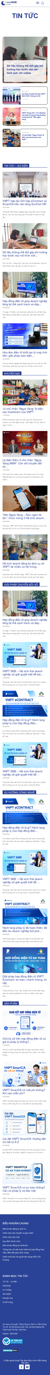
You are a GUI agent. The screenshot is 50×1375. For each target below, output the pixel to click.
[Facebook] (21, 1367)
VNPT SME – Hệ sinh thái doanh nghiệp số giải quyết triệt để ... (23, 772)
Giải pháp (7, 1285)
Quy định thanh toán (11, 1241)
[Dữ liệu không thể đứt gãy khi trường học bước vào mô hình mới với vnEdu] (25, 60)
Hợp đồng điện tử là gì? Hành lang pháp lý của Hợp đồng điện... (24, 721)
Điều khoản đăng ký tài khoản (15, 1245)
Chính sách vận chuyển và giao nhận (18, 1233)
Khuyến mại (25, 132)
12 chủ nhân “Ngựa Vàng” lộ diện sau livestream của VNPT (33, 137)
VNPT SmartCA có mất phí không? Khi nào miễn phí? (24, 1091)
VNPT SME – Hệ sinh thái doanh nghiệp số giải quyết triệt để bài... (23, 672)
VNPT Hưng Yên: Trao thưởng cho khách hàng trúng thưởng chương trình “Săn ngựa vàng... (34, 116)
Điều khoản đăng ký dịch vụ (14, 1228)
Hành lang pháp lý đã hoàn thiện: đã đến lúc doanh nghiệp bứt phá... (25, 929)
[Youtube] (27, 1367)
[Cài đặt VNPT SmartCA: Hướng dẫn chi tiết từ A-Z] (25, 1122)
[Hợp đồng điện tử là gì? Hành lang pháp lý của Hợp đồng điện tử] (25, 704)
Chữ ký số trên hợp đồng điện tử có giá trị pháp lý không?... (24, 1040)
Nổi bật (24, 110)
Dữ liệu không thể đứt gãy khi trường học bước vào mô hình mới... (25, 253)
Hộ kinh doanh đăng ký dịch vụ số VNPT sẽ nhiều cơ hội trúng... (23, 564)
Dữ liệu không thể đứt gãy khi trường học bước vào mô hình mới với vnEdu (25, 69)
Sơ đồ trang (8, 1302)
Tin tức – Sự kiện (16, 165)
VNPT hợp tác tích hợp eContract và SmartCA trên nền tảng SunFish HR (25, 202)
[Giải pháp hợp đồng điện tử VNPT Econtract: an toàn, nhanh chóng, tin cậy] (25, 960)
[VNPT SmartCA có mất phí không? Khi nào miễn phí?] (25, 1074)
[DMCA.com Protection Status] (10, 1351)
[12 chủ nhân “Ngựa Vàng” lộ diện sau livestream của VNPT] (12, 138)
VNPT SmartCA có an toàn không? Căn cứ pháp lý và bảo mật (24, 1188)
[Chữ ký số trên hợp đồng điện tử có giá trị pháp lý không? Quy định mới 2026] (25, 1022)
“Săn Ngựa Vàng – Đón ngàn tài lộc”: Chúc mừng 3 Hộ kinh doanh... (24, 516)
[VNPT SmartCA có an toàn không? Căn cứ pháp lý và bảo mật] (25, 1171)
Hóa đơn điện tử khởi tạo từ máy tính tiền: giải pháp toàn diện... (25, 353)
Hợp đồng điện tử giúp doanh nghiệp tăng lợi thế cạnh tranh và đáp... (25, 302)
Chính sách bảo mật (11, 1237)
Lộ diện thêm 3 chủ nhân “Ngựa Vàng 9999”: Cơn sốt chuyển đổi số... (22, 463)
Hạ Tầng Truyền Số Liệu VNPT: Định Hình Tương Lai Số (34, 95)
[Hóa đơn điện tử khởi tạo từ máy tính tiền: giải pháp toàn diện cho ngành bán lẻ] (25, 336)
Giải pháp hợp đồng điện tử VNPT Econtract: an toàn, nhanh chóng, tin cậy (25, 979)
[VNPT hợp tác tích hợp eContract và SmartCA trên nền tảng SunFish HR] (25, 184)
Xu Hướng (7, 1289)
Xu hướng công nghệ (19, 792)
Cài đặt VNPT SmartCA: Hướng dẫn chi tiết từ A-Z (24, 1140)
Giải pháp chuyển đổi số (21, 584)
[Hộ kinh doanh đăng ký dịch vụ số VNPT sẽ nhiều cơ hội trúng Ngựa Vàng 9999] (25, 547)
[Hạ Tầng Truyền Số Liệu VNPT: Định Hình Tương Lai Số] (12, 95)
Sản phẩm (25, 91)
